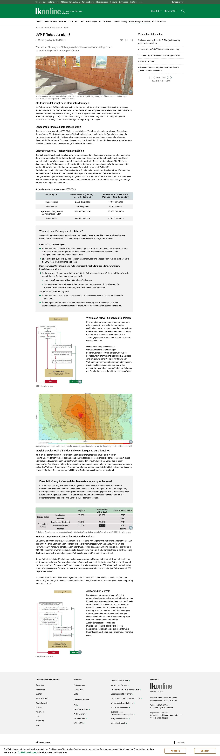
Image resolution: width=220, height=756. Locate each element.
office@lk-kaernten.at (164, 708)
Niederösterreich (42, 698)
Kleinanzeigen (102, 2)
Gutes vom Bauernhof (119, 680)
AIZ (75, 705)
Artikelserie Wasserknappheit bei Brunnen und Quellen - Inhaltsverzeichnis (158, 69)
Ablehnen (175, 751)
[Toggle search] (182, 11)
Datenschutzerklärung (159, 715)
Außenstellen (53, 2)
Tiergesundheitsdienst (119, 719)
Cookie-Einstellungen (159, 718)
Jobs (140, 2)
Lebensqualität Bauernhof (121, 694)
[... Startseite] (59, 11)
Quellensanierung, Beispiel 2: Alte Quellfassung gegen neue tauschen (159, 41)
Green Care (78, 723)
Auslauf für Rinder (146, 61)
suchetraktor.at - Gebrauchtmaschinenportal (122, 713)
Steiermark (40, 712)
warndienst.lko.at (118, 723)
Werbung (113, 2)
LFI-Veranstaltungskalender (122, 703)
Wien (37, 725)
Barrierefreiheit (176, 715)
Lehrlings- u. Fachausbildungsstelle (125, 689)
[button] (156, 11)
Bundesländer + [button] (178, 2)
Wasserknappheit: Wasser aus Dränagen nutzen (159, 55)
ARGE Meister (79, 714)
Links (76, 694)
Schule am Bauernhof (119, 707)
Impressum (154, 712)
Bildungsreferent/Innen (70, 2)
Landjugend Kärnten (119, 685)
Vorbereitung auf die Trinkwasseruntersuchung (159, 49)
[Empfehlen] (126, 40)
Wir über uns (41, 2)
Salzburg (39, 707)
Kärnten (39, 694)
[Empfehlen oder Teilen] (131, 40)
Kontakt (133, 2)
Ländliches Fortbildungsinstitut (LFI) (125, 698)
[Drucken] (121, 40)
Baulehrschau (79, 718)
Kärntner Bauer (88, 2)
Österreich (40, 685)
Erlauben (205, 751)
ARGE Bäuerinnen (81, 709)
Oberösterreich (41, 703)
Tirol (37, 716)
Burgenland (40, 689)
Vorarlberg (40, 721)
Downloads (123, 2)
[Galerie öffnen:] (84, 75)
